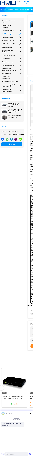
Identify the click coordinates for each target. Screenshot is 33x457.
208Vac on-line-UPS (11, 44)
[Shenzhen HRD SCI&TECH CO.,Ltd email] (2, 139)
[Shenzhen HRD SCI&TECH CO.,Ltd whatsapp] (7, 139)
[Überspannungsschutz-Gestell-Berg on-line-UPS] (4, 111)
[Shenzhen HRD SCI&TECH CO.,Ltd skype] (11, 139)
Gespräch (12, 144)
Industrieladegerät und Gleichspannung (11, 85)
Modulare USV (11, 73)
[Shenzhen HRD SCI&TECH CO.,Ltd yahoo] (15, 139)
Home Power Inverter (11, 55)
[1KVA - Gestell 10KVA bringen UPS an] (4, 117)
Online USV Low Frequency (11, 26)
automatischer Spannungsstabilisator (11, 69)
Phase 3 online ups (11, 37)
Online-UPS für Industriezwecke (11, 90)
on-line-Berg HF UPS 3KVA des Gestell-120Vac (14, 104)
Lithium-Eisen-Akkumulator (11, 77)
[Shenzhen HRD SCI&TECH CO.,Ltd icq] (20, 139)
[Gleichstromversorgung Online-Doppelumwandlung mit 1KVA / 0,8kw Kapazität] (14, 381)
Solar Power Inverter (11, 62)
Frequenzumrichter (11, 65)
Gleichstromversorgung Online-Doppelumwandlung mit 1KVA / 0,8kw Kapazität (13, 398)
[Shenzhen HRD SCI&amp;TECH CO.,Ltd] (8, 3)
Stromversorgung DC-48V (11, 81)
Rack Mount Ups (11, 34)
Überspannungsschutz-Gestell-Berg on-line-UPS (15, 111)
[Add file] (2, 454)
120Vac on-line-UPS (11, 40)
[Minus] (30, 413)
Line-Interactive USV (11, 30)
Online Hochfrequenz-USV (11, 21)
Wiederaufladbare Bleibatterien (11, 51)
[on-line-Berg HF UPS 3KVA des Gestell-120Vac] (4, 105)
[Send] (30, 454)
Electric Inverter (11, 47)
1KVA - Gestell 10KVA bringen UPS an (14, 116)
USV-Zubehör (11, 58)
